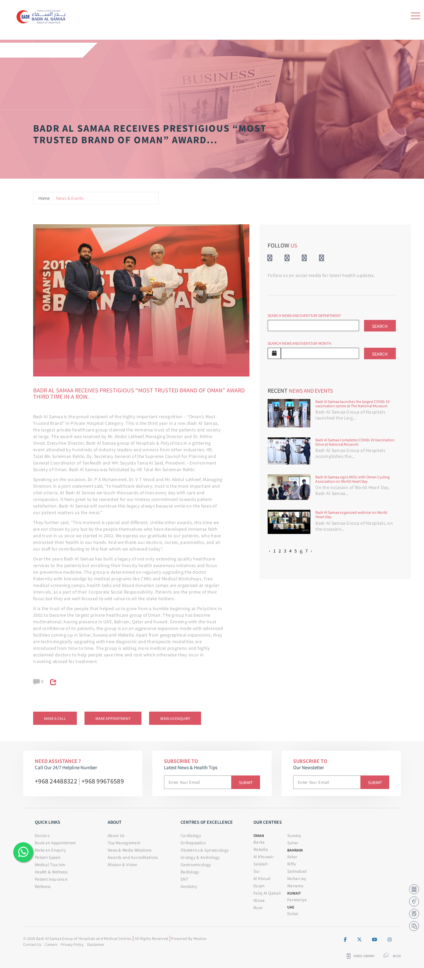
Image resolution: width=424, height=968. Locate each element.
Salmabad (296, 871)
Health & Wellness (51, 872)
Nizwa (259, 900)
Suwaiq (294, 835)
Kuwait (294, 893)
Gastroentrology (196, 864)
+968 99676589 (102, 781)
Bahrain (295, 850)
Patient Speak (47, 857)
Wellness (42, 886)
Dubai (292, 913)
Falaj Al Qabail (267, 893)
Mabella (260, 849)
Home (44, 198)
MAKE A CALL (55, 718)
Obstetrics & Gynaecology (205, 850)
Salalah (260, 864)
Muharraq (296, 878)
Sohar (293, 843)
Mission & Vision (122, 864)
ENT (184, 879)
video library (364, 956)
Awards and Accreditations (133, 857)
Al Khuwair (263, 856)
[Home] (43, 15)
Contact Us (32, 944)
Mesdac (200, 938)
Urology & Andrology (200, 857)
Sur (256, 871)
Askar (292, 856)
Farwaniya (297, 899)
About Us (116, 835)
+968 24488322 (56, 781)
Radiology (190, 872)
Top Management (124, 843)
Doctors (42, 835)
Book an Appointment (55, 843)
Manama (295, 886)
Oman (258, 835)
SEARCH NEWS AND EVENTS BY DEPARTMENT (304, 315)
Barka (259, 842)
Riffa (291, 864)
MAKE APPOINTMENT (113, 718)
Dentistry (189, 886)
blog (397, 956)
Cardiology (191, 835)
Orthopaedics (193, 843)
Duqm (259, 886)
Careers (51, 944)
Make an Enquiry (50, 850)
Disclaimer (95, 944)
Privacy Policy (72, 944)
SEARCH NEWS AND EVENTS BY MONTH (299, 343)
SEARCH (380, 326)
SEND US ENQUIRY (175, 718)
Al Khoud (261, 878)
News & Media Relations (130, 850)
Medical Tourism (50, 864)
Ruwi (257, 907)
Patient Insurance (51, 879)
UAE (290, 906)
